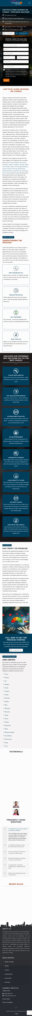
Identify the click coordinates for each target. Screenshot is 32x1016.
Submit (6, 80)
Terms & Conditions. (11, 76)
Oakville (4, 168)
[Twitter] (17, 1013)
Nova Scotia (8, 978)
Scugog (17, 173)
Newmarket (25, 166)
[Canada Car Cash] (16, 3)
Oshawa (9, 168)
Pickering (14, 168)
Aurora (24, 162)
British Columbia (9, 961)
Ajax (21, 162)
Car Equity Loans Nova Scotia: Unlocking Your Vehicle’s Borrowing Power (15, 915)
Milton (12, 166)
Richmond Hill (21, 168)
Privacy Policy (6, 999)
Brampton (16, 162)
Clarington (16, 164)
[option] (16, 779)
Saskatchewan (8, 974)
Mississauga (18, 166)
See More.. (7, 982)
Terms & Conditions (7, 1002)
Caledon (11, 164)
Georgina (21, 164)
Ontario (7, 970)
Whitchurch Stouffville (13, 170)
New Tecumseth (6, 173)
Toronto (12, 162)
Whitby (4, 170)
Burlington (5, 164)
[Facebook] (15, 1013)
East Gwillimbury (23, 170)
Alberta (7, 966)
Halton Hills (7, 698)
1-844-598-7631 (7, 993)
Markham (8, 166)
